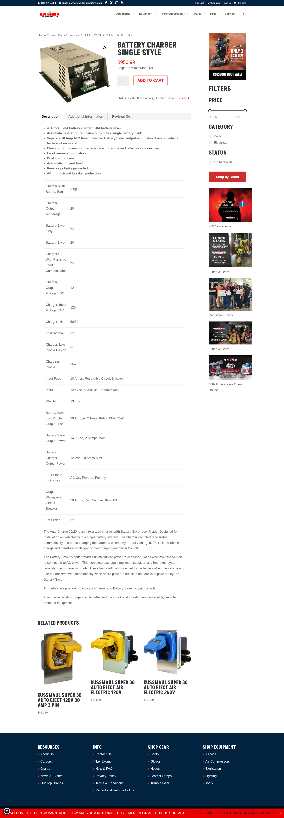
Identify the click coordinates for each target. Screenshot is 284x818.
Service (229, 14)
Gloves (156, 761)
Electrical (73, 35)
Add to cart (150, 80)
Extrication (213, 768)
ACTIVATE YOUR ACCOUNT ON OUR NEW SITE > (237, 813)
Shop (52, 35)
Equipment (146, 14)
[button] (104, 48)
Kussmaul (183, 97)
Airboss (210, 754)
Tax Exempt (103, 761)
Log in (227, 3)
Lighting (211, 776)
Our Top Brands (51, 783)
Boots (155, 754)
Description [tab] (51, 116)
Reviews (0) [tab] (121, 116)
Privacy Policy (105, 776)
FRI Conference (220, 226)
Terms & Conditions (109, 783)
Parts (198, 14)
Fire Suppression (173, 14)
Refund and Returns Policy (114, 790)
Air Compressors (217, 761)
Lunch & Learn (219, 272)
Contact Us (103, 754)
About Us (47, 754)
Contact (199, 3)
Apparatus (123, 14)
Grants (45, 768)
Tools (209, 783)
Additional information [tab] (85, 116)
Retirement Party (221, 315)
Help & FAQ (103, 768)
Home (42, 35)
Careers (46, 761)
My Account (214, 3)
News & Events (51, 776)
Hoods (155, 768)
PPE (213, 14)
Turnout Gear (160, 783)
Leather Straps (161, 776)
